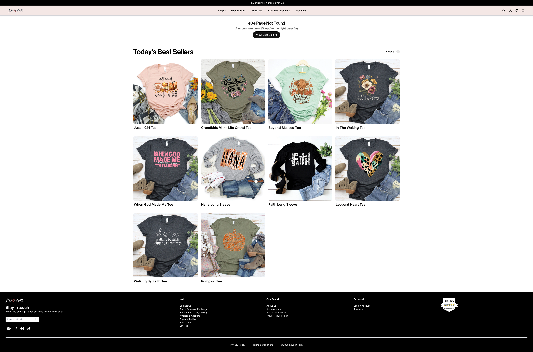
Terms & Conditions (263, 344)
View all (390, 51)
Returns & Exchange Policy (193, 312)
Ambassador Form (276, 312)
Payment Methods (188, 319)
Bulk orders (185, 322)
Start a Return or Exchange (193, 309)
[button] (34, 319)
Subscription (238, 10)
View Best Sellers (266, 34)
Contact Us (185, 305)
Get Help (301, 10)
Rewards (358, 309)
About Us (257, 10)
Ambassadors (273, 309)
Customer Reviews (279, 10)
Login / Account (362, 305)
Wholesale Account (189, 315)
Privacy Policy (238, 344)
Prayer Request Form (277, 315)
